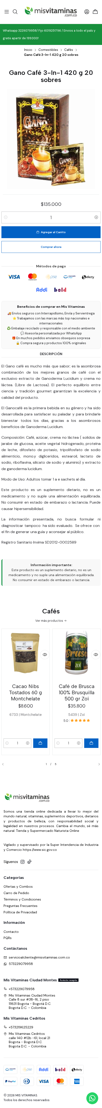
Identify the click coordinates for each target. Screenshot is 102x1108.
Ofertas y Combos (18, 886)
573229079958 (21, 964)
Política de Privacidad (20, 912)
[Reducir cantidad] (6, 217)
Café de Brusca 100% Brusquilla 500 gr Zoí (76, 692)
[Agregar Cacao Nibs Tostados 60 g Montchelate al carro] (40, 743)
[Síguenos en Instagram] (22, 861)
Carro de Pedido (16, 893)
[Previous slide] (5, 764)
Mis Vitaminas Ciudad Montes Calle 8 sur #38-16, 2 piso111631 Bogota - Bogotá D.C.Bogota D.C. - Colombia (32, 1001)
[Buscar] (15, 12)
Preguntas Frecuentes (20, 906)
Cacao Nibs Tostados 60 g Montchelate (25, 692)
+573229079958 (22, 989)
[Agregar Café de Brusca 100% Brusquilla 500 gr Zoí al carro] (91, 743)
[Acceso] (87, 12)
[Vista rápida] (44, 654)
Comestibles (48, 50)
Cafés (68, 50)
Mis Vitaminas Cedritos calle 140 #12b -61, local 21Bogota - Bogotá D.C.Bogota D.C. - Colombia (29, 1039)
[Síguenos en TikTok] (29, 861)
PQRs (8, 938)
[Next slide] (97, 764)
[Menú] (6, 12)
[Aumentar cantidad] (96, 217)
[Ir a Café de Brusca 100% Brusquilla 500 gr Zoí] (76, 656)
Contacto (11, 932)
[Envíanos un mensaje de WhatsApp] (92, 1098)
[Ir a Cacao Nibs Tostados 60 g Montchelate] (25, 656)
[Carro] (95, 12)
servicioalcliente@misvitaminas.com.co (39, 957)
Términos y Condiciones (22, 899)
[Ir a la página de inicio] (51, 12)
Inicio (28, 50)
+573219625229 (21, 1027)
